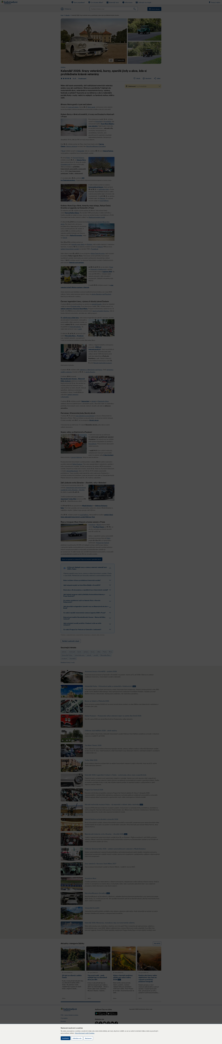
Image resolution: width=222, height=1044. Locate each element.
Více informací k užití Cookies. (85, 1033)
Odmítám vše (77, 1038)
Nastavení (88, 1038)
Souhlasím (65, 1038)
